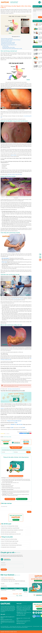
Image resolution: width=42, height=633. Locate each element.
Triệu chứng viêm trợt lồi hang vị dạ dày (8, 42)
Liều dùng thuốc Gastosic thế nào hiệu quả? (8, 547)
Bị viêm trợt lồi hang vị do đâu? (6, 41)
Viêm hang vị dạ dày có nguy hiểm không (14, 174)
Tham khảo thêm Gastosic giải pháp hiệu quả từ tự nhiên (12, 48)
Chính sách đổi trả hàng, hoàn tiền (27, 626)
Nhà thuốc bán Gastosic (22, 498)
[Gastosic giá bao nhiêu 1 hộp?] (36, 54)
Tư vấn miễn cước (7, 559)
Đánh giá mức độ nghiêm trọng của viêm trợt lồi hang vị (10, 39)
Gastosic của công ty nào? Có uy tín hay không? (9, 543)
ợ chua (5, 261)
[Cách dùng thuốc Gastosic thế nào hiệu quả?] (36, 50)
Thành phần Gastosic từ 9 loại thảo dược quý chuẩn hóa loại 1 (11, 545)
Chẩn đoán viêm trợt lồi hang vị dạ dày (8, 43)
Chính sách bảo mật (36, 626)
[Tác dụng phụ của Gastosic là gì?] (36, 58)
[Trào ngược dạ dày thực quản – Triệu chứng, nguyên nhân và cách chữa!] (36, 33)
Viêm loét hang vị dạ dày (7, 436)
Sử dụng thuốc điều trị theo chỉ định (8, 47)
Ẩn (19, 36)
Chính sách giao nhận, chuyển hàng (15, 626)
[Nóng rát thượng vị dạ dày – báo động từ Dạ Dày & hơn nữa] (36, 41)
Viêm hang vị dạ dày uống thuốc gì (14, 388)
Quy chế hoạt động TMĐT (5, 626)
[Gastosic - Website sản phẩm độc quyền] (5, 2)
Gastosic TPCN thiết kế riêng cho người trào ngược (9, 541)
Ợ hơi (3, 261)
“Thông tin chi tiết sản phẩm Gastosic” (14, 420)
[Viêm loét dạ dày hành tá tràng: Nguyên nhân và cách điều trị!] (36, 37)
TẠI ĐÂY (15, 422)
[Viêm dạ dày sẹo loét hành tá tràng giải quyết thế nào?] (36, 66)
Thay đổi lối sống (5, 46)
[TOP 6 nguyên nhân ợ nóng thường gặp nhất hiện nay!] (36, 24)
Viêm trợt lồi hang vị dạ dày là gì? (7, 38)
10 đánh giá (7, 433)
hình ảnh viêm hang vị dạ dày (17, 298)
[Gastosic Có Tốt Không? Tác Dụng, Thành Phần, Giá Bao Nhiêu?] (36, 28)
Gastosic (2, 408)
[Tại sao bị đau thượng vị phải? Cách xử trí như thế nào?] (36, 62)
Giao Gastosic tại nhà (10, 498)
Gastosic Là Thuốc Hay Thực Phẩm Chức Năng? (9, 539)
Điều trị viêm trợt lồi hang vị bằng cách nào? (8, 44)
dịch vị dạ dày (13, 155)
